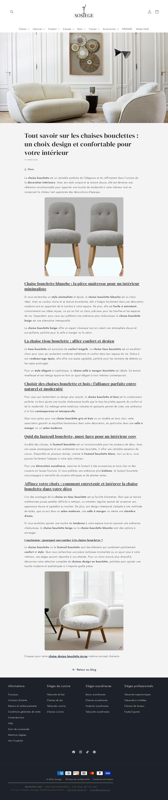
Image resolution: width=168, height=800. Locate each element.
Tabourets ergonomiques (137, 694)
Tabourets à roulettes (135, 700)
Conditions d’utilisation (103, 779)
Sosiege (57, 779)
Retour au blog (86, 669)
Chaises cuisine (55, 711)
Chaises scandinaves (97, 700)
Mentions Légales (17, 735)
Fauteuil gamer (132, 711)
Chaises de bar (55, 700)
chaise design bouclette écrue (68, 656)
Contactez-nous (16, 717)
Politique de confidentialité (78, 779)
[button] (11, 11)
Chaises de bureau (134, 706)
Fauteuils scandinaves (97, 706)
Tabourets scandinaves (98, 711)
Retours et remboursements (22, 706)
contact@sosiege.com (100, 789)
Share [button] (31, 169)
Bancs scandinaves (95, 694)
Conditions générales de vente (24, 711)
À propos (13, 694)
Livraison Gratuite (17, 700)
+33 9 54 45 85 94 (76, 789)
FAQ (10, 723)
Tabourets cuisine (56, 706)
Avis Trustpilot (15, 740)
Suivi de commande (18, 729)
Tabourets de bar (56, 694)
